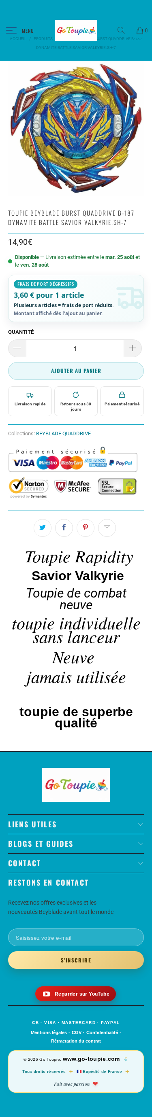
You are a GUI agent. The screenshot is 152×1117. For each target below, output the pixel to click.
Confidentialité (102, 1032)
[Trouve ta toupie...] (124, 30)
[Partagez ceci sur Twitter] (42, 528)
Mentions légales (49, 1032)
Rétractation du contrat (76, 1041)
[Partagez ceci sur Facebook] (64, 528)
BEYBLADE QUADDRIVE (63, 433)
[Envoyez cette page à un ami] (107, 528)
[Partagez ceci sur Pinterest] (85, 528)
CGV (76, 1032)
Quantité (21, 332)
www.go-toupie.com (91, 1059)
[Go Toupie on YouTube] (75, 993)
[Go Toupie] (76, 30)
